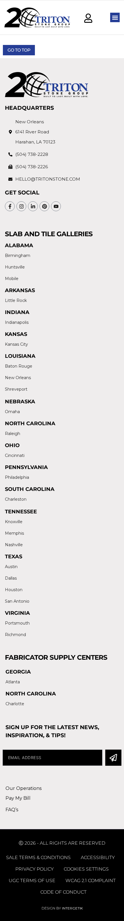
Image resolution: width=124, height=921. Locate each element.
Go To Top (18, 50)
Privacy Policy (34, 869)
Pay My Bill (18, 798)
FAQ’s (11, 809)
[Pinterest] (44, 206)
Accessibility (98, 857)
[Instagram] (21, 206)
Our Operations (23, 788)
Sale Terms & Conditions (38, 857)
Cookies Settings (86, 869)
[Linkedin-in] (33, 206)
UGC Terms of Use (32, 880)
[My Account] (88, 18)
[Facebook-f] (10, 206)
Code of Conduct (63, 892)
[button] (115, 17)
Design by (62, 908)
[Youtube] (56, 206)
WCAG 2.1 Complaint (90, 880)
